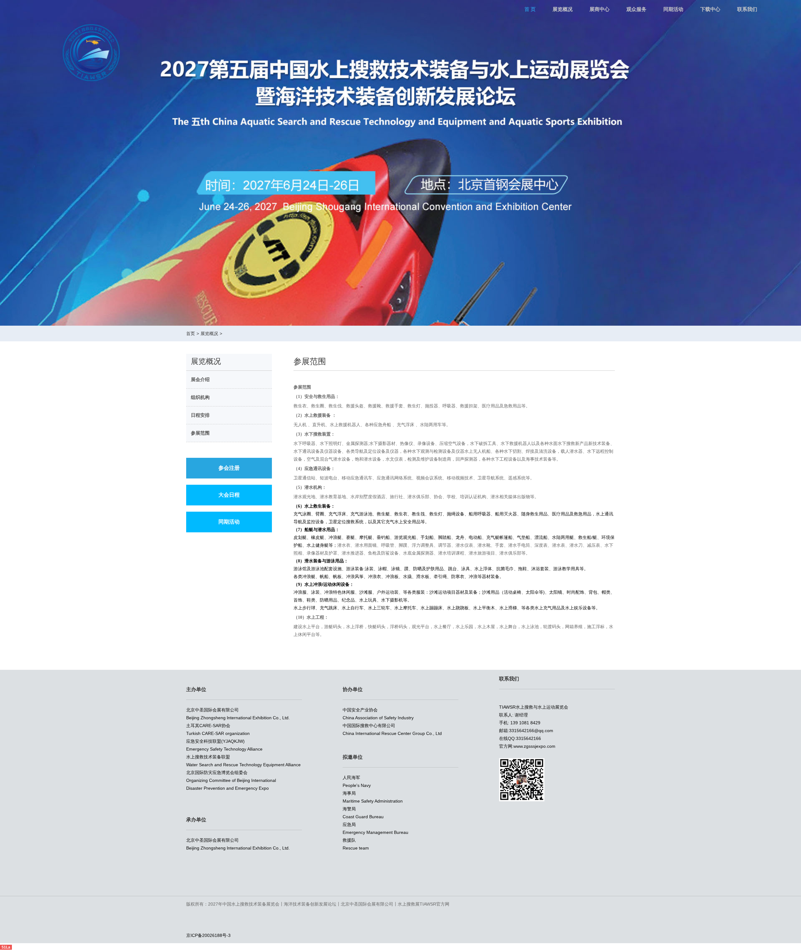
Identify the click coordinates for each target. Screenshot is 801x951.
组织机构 (200, 397)
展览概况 (563, 9)
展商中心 (599, 9)
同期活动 (673, 9)
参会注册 (229, 468)
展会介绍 (200, 379)
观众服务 (636, 9)
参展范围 (200, 433)
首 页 (530, 9)
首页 (190, 333)
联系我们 (747, 9)
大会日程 (229, 495)
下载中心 (710, 9)
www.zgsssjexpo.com (534, 746)
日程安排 (200, 415)
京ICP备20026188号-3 (208, 935)
